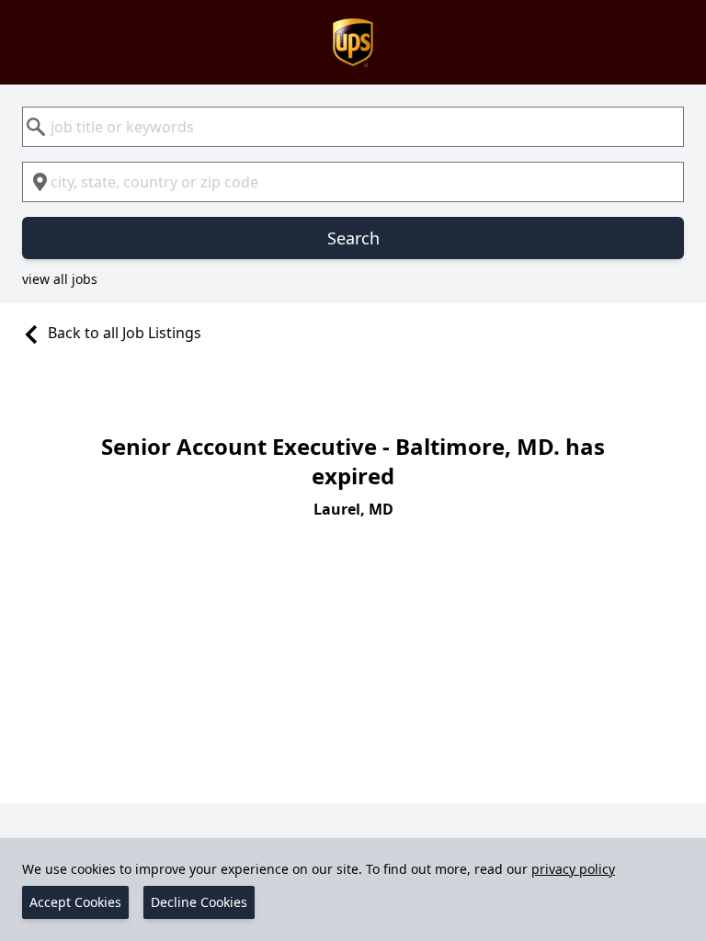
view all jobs (59, 279)
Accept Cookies (75, 902)
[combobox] (353, 127)
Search (353, 238)
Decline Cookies (199, 902)
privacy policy (573, 869)
